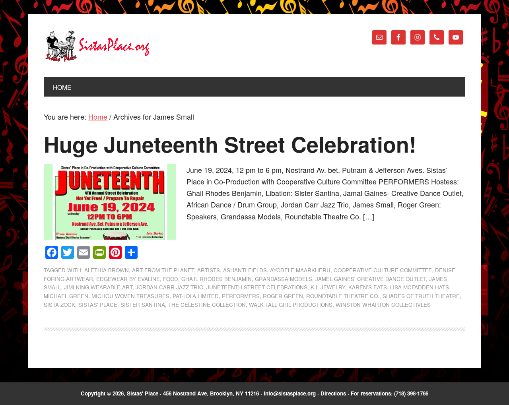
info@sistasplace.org (290, 393)
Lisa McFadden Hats (419, 287)
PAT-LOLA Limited (196, 296)
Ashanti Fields (245, 270)
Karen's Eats (367, 287)
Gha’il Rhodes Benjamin (216, 279)
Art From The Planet (163, 270)
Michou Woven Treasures (130, 296)
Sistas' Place (97, 46)
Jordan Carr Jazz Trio (169, 287)
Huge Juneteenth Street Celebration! (230, 144)
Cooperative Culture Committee (383, 270)
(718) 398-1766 (411, 393)
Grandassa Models (283, 279)
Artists (208, 270)
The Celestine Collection (207, 304)
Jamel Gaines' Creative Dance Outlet (370, 279)
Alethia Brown (106, 270)
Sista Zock (59, 304)
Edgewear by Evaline (128, 279)
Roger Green (283, 296)
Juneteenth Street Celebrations (256, 287)
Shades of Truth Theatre (421, 296)
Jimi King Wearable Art (98, 287)
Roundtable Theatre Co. (342, 296)
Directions (333, 393)
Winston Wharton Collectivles (383, 304)
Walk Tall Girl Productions (290, 304)
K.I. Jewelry (328, 287)
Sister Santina (142, 304)
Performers (241, 296)
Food (170, 279)
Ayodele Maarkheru (300, 270)
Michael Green (66, 296)
